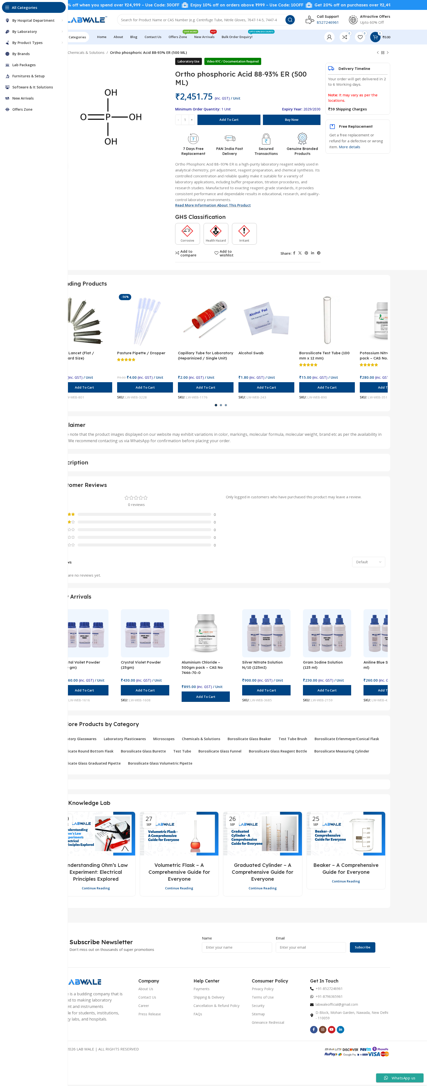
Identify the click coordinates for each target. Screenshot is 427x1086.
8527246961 (328, 22)
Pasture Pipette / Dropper (141, 353)
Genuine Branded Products (302, 151)
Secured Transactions (266, 151)
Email (280, 938)
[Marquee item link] (85, 5)
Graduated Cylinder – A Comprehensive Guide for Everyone (262, 872)
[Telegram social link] (319, 253)
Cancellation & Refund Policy (216, 1005)
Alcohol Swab (251, 353)
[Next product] (387, 52)
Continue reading (96, 888)
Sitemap (258, 1014)
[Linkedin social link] (313, 253)
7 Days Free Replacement (193, 151)
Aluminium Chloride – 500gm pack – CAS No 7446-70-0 (202, 667)
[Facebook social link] (294, 253)
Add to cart (228, 119)
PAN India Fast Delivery (229, 151)
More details (349, 146)
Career (143, 1005)
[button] (84, 387)
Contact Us (147, 997)
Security (258, 1005)
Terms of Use (263, 997)
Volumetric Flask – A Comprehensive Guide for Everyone (179, 872)
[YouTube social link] (331, 1029)
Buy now (292, 119)
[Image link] (76, 981)
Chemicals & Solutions (86, 52)
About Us (145, 988)
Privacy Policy (263, 988)
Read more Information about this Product (213, 205)
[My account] (329, 37)
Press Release (149, 1014)
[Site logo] (79, 19)
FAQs (197, 1014)
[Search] (290, 19)
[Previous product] (377, 52)
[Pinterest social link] (306, 253)
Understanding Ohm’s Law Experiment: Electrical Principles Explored (96, 872)
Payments (201, 988)
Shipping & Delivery (208, 997)
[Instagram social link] (322, 1029)
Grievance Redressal (268, 1022)
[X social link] (300, 253)
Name (207, 938)
